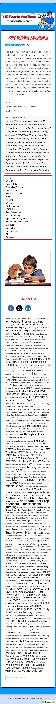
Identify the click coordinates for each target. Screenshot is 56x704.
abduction (25, 319)
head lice (14, 435)
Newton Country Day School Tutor (26, 513)
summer (9, 615)
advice (36, 324)
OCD (34, 541)
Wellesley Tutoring (22, 662)
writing (45, 170)
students (44, 603)
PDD (42, 544)
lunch (13, 471)
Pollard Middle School (31, 547)
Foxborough (19, 418)
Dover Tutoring (33, 394)
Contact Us (11, 228)
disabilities (29, 388)
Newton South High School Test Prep (33, 523)
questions (42, 555)
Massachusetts (25, 479)
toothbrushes (46, 627)
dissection (46, 388)
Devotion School (11, 388)
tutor (38, 629)
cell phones (14, 371)
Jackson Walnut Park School (15, 464)
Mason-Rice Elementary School (34, 471)
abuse (32, 319)
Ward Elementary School (27, 647)
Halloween (45, 426)
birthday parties (23, 342)
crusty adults (22, 380)
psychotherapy (32, 555)
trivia (33, 630)
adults (28, 325)
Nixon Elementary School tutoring (36, 538)
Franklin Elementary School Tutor (18, 423)
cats (7, 370)
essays (46, 401)
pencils (15, 547)
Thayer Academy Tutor (33, 624)
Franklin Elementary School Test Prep (34, 421)
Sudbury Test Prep (26, 609)
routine (32, 566)
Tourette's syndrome (12, 630)
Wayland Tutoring (14, 656)
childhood (20, 374)
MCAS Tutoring (13, 215)
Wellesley (28, 655)
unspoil (33, 641)
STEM (25, 603)
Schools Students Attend (17, 222)
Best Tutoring (29, 339)
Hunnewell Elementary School (22, 441)
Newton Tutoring (13, 166)
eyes (35, 404)
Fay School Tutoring (41, 407)
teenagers (38, 618)
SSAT (19, 586)
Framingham (28, 418)
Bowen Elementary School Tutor (17, 348)
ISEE (36, 446)
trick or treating (26, 630)
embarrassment (20, 401)
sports (8, 586)
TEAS (31, 618)
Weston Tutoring (21, 667)
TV (37, 633)
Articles (21, 117)
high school (11, 135)
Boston (33, 342)
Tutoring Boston (23, 633)
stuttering (27, 606)
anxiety (25, 331)
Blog (8, 234)
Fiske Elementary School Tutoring (27, 415)
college (17, 377)
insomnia (20, 446)
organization (29, 166)
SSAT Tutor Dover (23, 589)
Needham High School (15, 495)
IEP (35, 441)
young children (32, 670)
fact (38, 404)
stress (30, 603)
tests (27, 621)
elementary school (28, 121)
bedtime (20, 337)
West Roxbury (39, 662)
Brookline (32, 359)
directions (21, 388)
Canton (14, 368)
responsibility (36, 561)
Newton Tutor (40, 163)
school (40, 575)
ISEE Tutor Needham (31, 452)
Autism (26, 334)
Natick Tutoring (27, 492)
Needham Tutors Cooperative (28, 507)
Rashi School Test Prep (15, 558)
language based (11, 467)
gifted (33, 426)
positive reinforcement (34, 552)
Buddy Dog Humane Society (27, 365)
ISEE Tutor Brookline (16, 449)
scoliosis (42, 578)
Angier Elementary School (32, 328)
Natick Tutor (12, 492)
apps (30, 331)
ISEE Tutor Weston (26, 461)
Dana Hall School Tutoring (15, 383)
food (12, 418)
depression (23, 385)
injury (14, 446)
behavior (28, 336)
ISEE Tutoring (12, 206)
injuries (8, 446)
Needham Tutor (16, 504)
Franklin (36, 418)
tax (20, 618)
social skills (17, 584)
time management (28, 627)
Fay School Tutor (26, 407)
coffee (7, 377)
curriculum (31, 380)
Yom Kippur (17, 671)
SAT (44, 572)
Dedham (13, 385)
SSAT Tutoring (12, 209)
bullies (42, 365)
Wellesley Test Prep (23, 658)
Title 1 (38, 627)
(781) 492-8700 (28, 298)
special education (32, 583)
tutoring (11, 632)
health (22, 434)
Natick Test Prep (35, 489)
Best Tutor (19, 339)
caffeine (8, 368)
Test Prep (24, 170)
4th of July (9, 319)
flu (41, 415)
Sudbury (10, 609)
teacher (25, 618)
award (32, 334)
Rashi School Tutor (33, 558)
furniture (21, 426)
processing (23, 555)
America (9, 327)
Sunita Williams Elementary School (26, 615)
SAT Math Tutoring (21, 575)
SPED (45, 583)
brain (14, 351)
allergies (44, 325)
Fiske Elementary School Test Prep (23, 412)
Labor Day (37, 464)
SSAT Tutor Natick (40, 589)
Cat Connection (43, 368)
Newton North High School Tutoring (29, 521)
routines (39, 566)
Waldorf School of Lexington (25, 644)
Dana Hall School (42, 380)
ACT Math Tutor (30, 322)
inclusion (13, 444)
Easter (19, 397)
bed (15, 337)
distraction (9, 391)
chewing (8, 374)
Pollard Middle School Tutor (29, 550)
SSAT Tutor (27, 586)
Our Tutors (11, 225)
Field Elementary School (14, 409)
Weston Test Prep (24, 664)
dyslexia (13, 397)
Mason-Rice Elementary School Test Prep (20, 474)
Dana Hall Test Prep (33, 383)
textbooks (33, 621)
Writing (9, 203)
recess (28, 561)
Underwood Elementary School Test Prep (34, 636)
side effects (29, 581)
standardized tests (13, 603)
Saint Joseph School (12, 569)
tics (20, 627)
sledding (43, 581)
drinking (44, 394)
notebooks (22, 541)
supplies (42, 615)
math (40, 135)
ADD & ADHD (12, 190)
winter (41, 668)
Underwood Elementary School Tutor (18, 638)
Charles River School (33, 371)
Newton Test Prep (23, 163)
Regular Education (14, 193)
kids (30, 464)
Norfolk (7, 541)
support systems (11, 618)
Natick (22, 489)
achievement (14, 321)
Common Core (25, 377)
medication (31, 483)
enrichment (40, 401)
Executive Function (14, 187)
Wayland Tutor (35, 652)
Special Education (14, 184)
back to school (41, 334)
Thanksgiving (42, 621)
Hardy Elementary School (14, 429)
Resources (11, 237)
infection (44, 444)
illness (40, 440)
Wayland (44, 650)
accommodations (42, 319)
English (31, 400)
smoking (8, 584)
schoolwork (25, 578)
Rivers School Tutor (33, 563)
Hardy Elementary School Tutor (35, 429)
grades (38, 426)
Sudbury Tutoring (22, 612)
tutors (32, 633)
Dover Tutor (18, 394)
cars (19, 368)
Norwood (14, 541)
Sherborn (21, 581)
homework (22, 437)
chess (44, 371)
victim (46, 641)
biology (14, 342)
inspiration (29, 446)
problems (14, 555)
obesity (28, 541)
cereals (21, 371)
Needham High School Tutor (22, 498)
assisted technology (40, 331)
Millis (26, 487)
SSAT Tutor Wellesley (25, 597)
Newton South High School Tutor (17, 526)
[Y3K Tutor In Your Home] (28, 16)
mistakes (32, 487)
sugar (35, 612)
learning (31, 467)
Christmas (42, 374)
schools (16, 578)
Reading (9, 200)
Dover (28, 390)
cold (12, 377)
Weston (9, 664)
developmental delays (36, 385)
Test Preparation (13, 212)
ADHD (21, 324)
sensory (14, 581)
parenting (32, 543)
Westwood (35, 668)
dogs (21, 390)
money (39, 486)
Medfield (24, 483)
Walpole (8, 647)
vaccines (40, 641)
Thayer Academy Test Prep (15, 624)
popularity (21, 552)
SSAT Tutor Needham (17, 592)
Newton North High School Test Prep (19, 518)
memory (39, 483)
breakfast (20, 351)
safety (45, 566)
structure (36, 603)
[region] (28, 268)
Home (8, 178)
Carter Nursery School (29, 368)
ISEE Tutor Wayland (25, 458)
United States (24, 641)
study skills (10, 606)
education (27, 397)
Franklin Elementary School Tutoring (29, 131)
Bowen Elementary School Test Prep (33, 345)
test (48, 618)
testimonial (36, 170)
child (14, 374)
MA (19, 470)
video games (10, 644)
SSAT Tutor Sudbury (25, 595)
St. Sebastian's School (35, 600)
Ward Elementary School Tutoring (27, 650)
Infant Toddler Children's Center (28, 444)
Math (8, 197)
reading (40, 166)
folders (7, 418)
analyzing (18, 328)
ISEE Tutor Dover (35, 449)
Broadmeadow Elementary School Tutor (20, 356)
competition (35, 377)
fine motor (33, 409)
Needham (43, 492)
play (20, 547)
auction (17, 333)
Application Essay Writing (17, 218)
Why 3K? (10, 181)
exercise (29, 404)
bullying (48, 365)
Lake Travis (46, 464)
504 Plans (17, 319)
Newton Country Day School (16, 510)
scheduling (33, 575)
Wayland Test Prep (16, 652)
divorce (16, 391)
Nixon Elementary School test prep (24, 535)
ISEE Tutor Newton (27, 135)
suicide (39, 612)
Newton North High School (28, 152)
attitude (8, 334)
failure (43, 404)
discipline (38, 388)
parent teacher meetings (14, 544)
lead (25, 467)
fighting (26, 409)
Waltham (15, 647)
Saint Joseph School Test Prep (32, 569)
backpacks (9, 337)
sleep (48, 581)
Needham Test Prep (34, 501)
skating (36, 581)
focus (44, 415)
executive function (15, 403)
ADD (14, 324)
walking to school (42, 644)
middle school (21, 138)
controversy (11, 380)
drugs (7, 397)
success (36, 605)
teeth (45, 618)
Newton (33, 138)
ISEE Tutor (43, 446)
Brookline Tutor (26, 361)
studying (19, 606)
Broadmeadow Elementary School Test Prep (27, 353)
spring (14, 586)
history (13, 438)
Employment (11, 231)
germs (27, 426)
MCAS (16, 483)
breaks (26, 351)
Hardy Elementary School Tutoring (17, 431)
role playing (25, 566)
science (35, 578)
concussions (44, 377)
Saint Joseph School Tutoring (31, 572)
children (31, 373)
